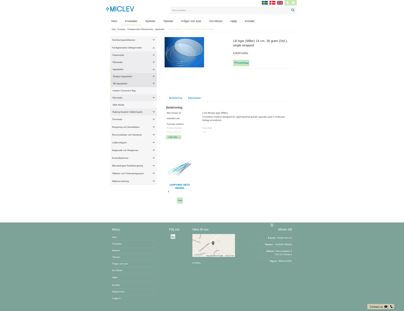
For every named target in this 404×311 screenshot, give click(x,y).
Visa (180, 200)
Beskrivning (175, 98)
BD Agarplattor (120, 83)
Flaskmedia (118, 55)
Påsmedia (117, 62)
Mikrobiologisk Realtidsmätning (127, 165)
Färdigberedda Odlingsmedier (140, 29)
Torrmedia (117, 119)
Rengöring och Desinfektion (126, 127)
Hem (114, 21)
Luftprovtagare (119, 142)
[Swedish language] (265, 4)
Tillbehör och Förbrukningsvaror (128, 173)
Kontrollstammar (120, 158)
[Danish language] (272, 4)
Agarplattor (159, 29)
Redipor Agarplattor (122, 76)
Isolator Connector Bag (124, 90)
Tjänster (168, 21)
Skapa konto (118, 291)
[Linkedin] (174, 238)
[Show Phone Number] (391, 307)
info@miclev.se (284, 238)
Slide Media (118, 105)
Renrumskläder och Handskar (127, 134)
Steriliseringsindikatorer (123, 40)
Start (114, 29)
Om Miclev (216, 21)
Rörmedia (117, 97)
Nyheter (150, 21)
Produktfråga (242, 63)
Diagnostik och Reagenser (125, 150)
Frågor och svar (191, 21)
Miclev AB (285, 229)
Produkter (131, 21)
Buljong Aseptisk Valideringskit (128, 112)
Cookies (196, 262)
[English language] (280, 4)
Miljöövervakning (120, 181)
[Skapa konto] (294, 3)
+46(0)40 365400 (283, 244)
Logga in (116, 298)
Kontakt (249, 21)
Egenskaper (194, 98)
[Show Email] (386, 307)
